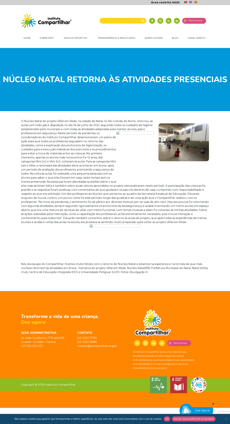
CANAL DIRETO (196, 38)
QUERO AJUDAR (153, 38)
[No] (225, 419)
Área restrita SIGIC (165, 2)
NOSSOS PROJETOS (75, 38)
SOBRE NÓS (46, 38)
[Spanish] (195, 2)
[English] (190, 2)
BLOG (175, 38)
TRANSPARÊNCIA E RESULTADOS (116, 38)
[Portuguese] (185, 2)
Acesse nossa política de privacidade (194, 418)
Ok (167, 418)
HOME (27, 38)
